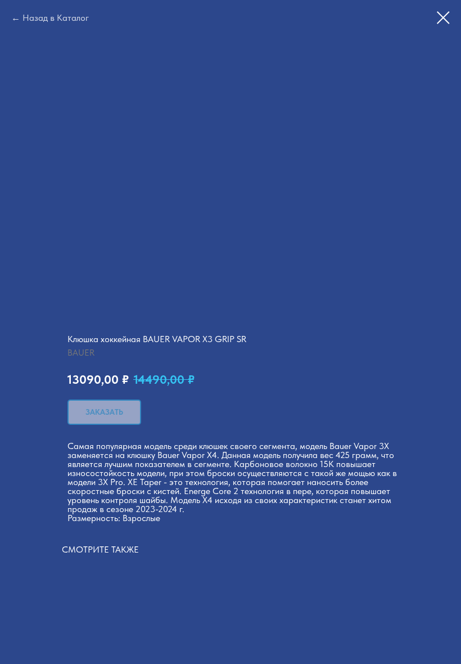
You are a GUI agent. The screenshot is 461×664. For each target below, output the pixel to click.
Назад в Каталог (55, 17)
